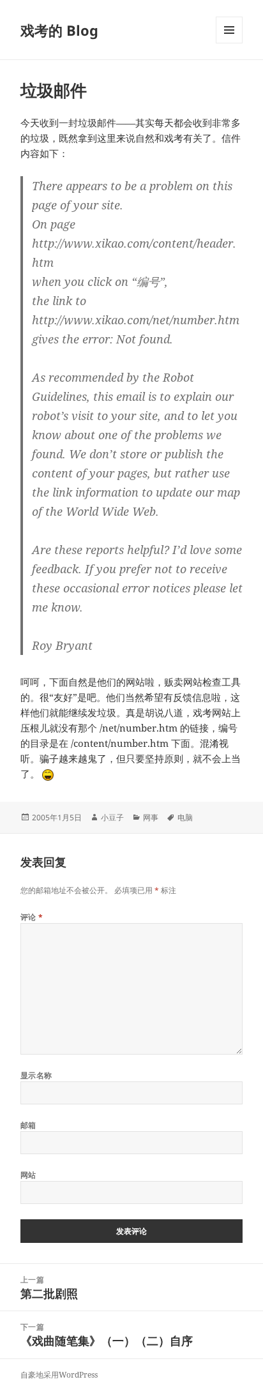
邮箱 (28, 1125)
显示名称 (36, 1075)
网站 (28, 1174)
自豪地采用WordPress (59, 1374)
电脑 (185, 817)
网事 (150, 817)
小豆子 (112, 817)
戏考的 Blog (59, 30)
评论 (31, 917)
